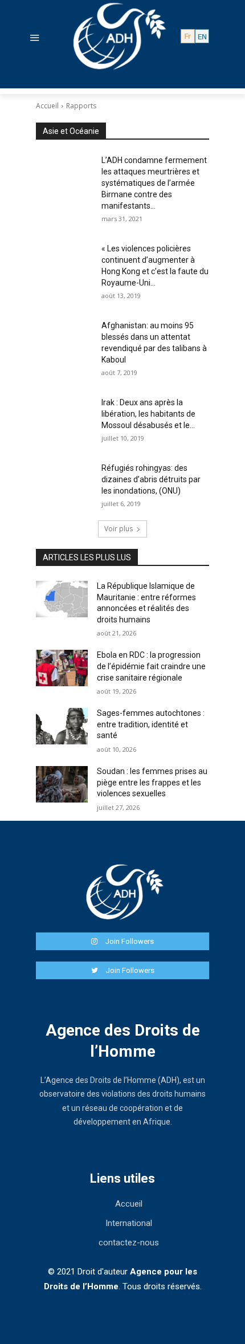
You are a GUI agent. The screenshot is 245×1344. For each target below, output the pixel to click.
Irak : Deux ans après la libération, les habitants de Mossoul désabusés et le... (148, 414)
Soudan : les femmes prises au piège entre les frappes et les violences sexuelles (152, 782)
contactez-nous (129, 1242)
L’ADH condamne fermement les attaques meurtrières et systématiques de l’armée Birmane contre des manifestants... (154, 183)
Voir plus (118, 528)
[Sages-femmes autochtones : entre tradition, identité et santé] (62, 726)
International (128, 1223)
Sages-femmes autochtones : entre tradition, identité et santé (151, 724)
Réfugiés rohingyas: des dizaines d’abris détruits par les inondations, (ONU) (151, 479)
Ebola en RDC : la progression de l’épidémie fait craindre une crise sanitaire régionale (151, 666)
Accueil (47, 106)
